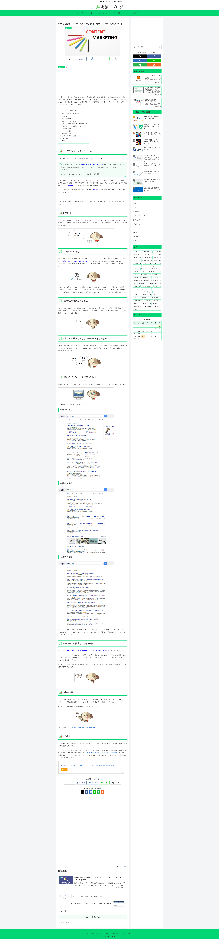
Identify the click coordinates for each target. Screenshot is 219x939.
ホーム (88, 933)
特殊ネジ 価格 (67, 128)
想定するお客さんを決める (69, 121)
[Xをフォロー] (82, 792)
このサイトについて (126, 933)
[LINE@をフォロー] (94, 792)
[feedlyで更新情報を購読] (98, 792)
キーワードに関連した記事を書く (71, 136)
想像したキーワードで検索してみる (71, 126)
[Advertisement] (92, 82)
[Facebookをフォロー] (86, 792)
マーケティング (71, 67)
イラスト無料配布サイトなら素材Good (84, 727)
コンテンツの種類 (66, 118)
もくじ (71, 110)
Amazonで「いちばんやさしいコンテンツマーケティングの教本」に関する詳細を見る (87, 765)
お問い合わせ (116, 933)
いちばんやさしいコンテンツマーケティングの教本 (101, 752)
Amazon (64, 769)
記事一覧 (94, 933)
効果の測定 (65, 138)
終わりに (64, 141)
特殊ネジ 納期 (67, 133)
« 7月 (134, 343)
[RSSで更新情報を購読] (102, 792)
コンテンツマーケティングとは (70, 113)
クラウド (62, 67)
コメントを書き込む (92, 917)
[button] (115, 59)
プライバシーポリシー (105, 933)
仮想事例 (64, 116)
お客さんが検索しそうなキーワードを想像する (74, 123)
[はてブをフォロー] (90, 792)
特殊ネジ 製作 (67, 131)
